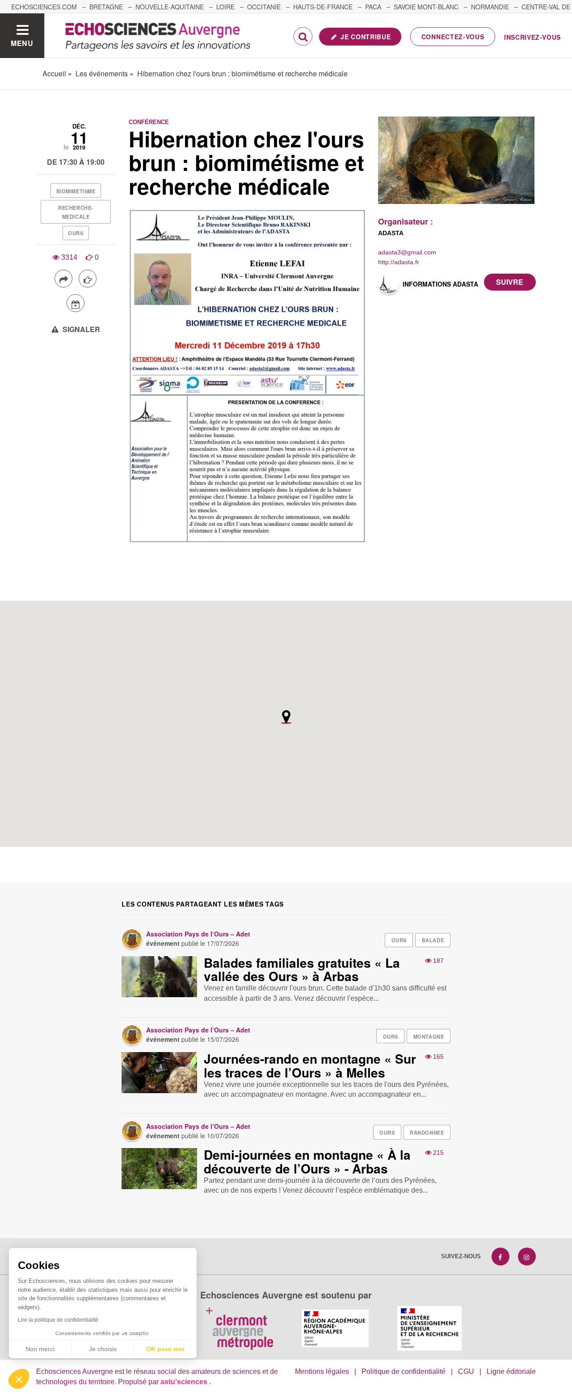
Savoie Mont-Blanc (426, 6)
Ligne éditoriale (511, 1371)
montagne (428, 1036)
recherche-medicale (75, 212)
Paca (373, 6)
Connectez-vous (452, 36)
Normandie (490, 6)
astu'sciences (184, 1382)
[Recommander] (88, 278)
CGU (466, 1371)
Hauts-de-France (323, 6)
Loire (225, 6)
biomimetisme (76, 191)
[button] (18, 1379)
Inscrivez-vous (532, 37)
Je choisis (103, 1348)
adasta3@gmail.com (407, 252)
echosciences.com (44, 6)
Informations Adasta (440, 283)
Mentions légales (322, 1371)
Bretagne (106, 6)
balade (433, 940)
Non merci (40, 1348)
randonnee (427, 1132)
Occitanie (264, 6)
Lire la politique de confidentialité (58, 1320)
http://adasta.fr (398, 262)
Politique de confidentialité (404, 1371)
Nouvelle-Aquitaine (169, 6)
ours (75, 233)
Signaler (80, 329)
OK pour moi (165, 1348)
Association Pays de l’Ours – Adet (198, 933)
